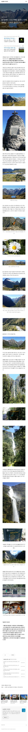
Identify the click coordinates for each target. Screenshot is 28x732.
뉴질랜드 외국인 (4, 1)
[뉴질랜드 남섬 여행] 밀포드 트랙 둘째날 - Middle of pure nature (11, 670)
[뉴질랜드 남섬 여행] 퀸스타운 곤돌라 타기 (10, 676)
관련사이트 (3, 724)
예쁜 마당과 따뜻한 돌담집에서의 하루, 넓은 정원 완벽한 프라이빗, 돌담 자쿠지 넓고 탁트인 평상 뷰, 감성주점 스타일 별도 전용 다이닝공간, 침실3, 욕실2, (10, 50)
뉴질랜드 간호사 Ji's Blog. (5, 729)
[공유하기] (6, 655)
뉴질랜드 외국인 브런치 (5, 727)
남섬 (9, 659)
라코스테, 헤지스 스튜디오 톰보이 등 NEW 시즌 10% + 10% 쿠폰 (9, 40)
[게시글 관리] (8, 655)
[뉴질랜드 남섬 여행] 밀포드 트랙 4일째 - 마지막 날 (11, 662)
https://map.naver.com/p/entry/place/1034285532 (12, 45)
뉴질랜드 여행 (5, 659)
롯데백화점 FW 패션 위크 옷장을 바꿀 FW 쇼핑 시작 (10, 38)
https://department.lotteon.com (10, 36)
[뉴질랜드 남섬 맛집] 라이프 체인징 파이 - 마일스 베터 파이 (11, 666)
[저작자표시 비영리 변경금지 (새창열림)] (17, 655)
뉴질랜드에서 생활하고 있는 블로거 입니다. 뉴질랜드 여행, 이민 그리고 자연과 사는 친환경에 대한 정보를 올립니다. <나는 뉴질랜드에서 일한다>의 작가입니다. (11, 713)
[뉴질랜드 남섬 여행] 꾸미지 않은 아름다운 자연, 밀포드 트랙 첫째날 (11, 673)
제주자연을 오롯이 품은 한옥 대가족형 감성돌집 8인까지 (9, 48)
